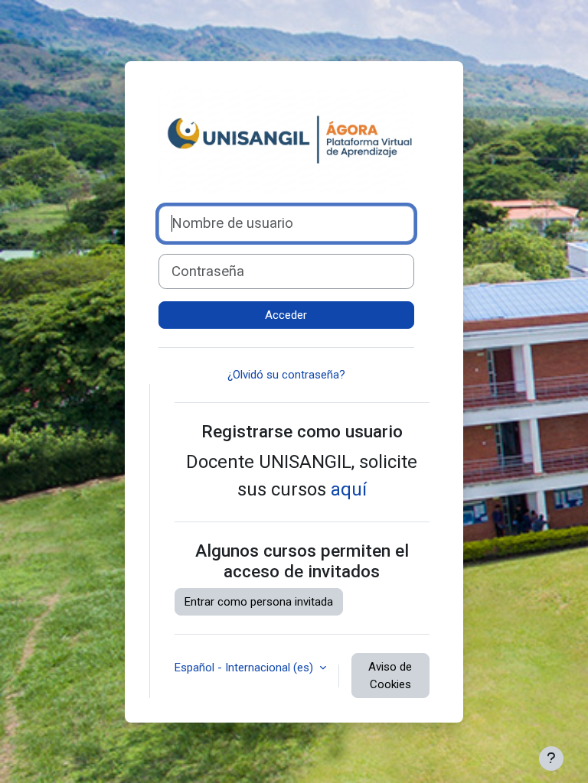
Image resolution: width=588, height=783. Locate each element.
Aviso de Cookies (390, 675)
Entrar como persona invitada (259, 602)
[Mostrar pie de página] (551, 758)
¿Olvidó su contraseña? (286, 375)
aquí (349, 489)
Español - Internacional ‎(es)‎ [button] (245, 667)
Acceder (286, 315)
